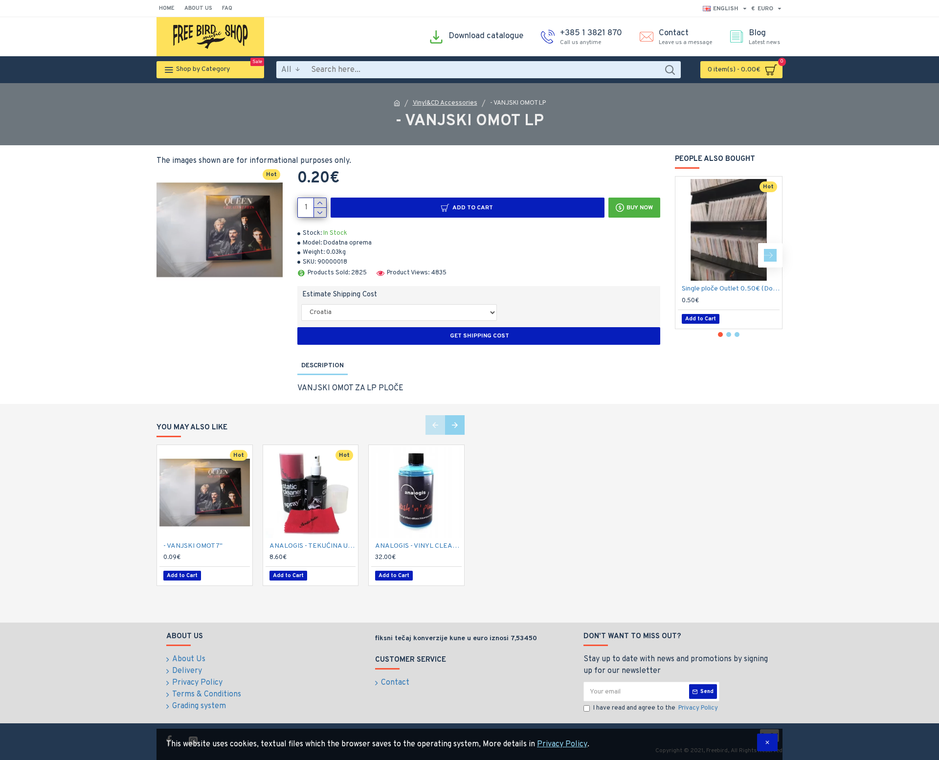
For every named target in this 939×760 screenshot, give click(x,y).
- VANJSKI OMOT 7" (193, 546)
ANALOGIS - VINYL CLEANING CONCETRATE (418, 546)
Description (322, 366)
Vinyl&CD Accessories (445, 103)
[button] (687, 255)
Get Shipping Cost (478, 336)
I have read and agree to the (655, 708)
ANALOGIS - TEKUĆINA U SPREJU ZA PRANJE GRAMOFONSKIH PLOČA (312, 546)
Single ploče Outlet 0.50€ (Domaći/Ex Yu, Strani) (731, 289)
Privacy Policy (562, 744)
